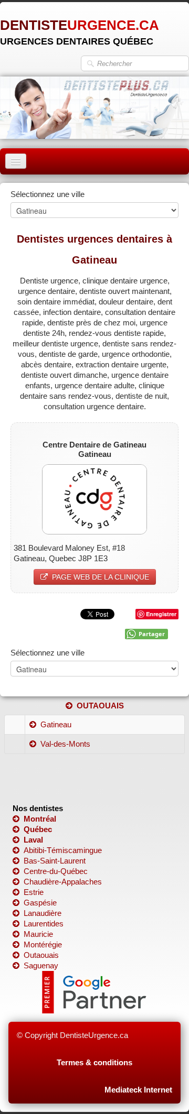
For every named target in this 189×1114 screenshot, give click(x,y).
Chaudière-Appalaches (63, 881)
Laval (33, 839)
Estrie (34, 892)
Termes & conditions (94, 1062)
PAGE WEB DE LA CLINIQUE (100, 577)
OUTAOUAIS (100, 705)
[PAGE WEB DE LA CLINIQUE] (94, 498)
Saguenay (41, 965)
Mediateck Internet (138, 1089)
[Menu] (15, 161)
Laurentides (44, 923)
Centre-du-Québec (56, 871)
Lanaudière (42, 913)
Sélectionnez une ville (47, 194)
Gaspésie (40, 902)
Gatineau (55, 724)
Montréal (40, 818)
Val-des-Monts (65, 743)
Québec (38, 829)
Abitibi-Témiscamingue (63, 850)
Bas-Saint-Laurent (55, 860)
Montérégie (43, 944)
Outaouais (41, 955)
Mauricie (38, 934)
